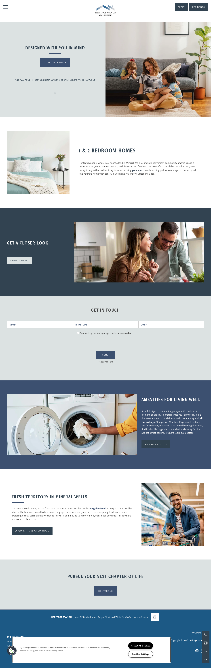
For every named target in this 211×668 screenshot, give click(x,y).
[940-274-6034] (205, 635)
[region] (91, 650)
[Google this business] (55, 93)
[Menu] (5, 7)
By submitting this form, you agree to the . (105, 333)
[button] (198, 7)
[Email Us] (205, 643)
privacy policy (124, 333)
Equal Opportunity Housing (197, 652)
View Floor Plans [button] (55, 62)
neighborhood (98, 508)
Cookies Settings (140, 654)
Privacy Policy (197, 632)
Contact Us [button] (105, 590)
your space (138, 170)
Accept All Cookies (140, 645)
